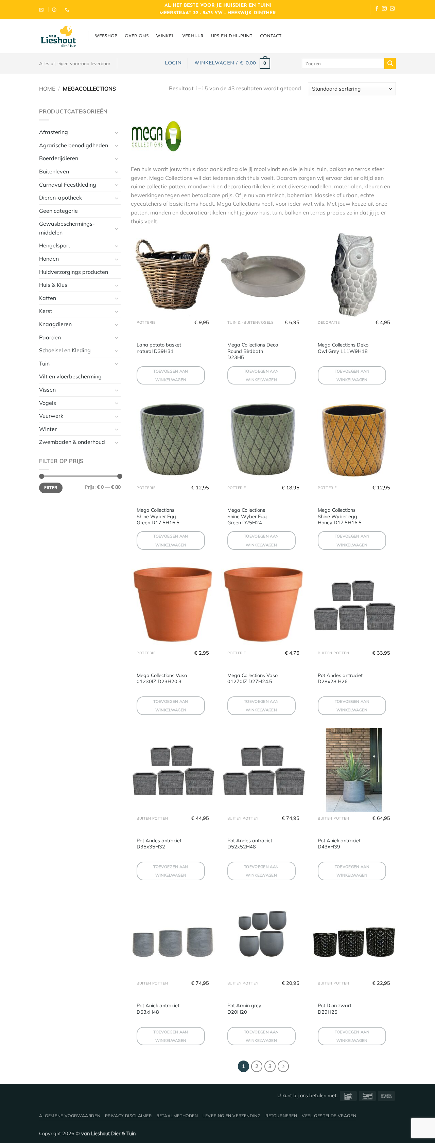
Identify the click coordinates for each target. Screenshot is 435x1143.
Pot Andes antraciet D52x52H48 (249, 844)
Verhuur (193, 36)
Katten (47, 298)
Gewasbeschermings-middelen (67, 228)
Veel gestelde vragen (329, 1115)
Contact (271, 36)
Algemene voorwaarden (69, 1115)
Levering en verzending (232, 1115)
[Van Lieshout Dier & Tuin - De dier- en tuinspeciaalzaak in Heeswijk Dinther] (58, 36)
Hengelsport (54, 245)
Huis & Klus (53, 284)
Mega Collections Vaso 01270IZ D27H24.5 (252, 678)
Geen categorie (58, 210)
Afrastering (53, 132)
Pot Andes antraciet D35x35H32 (159, 844)
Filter (50, 487)
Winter (48, 429)
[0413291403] (68, 9)
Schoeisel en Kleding (65, 350)
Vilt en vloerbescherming (70, 376)
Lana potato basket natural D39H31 (159, 348)
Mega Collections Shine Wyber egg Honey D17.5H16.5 (340, 516)
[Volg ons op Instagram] (384, 9)
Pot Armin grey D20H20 (244, 1009)
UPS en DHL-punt (232, 36)
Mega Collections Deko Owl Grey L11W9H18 (343, 348)
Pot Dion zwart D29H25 (334, 1009)
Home (47, 88)
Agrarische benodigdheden (73, 145)
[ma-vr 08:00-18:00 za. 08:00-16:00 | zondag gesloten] (55, 9)
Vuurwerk (51, 415)
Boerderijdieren (58, 158)
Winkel (165, 36)
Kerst (45, 310)
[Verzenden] (390, 63)
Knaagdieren (55, 324)
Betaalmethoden (177, 1115)
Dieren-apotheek (60, 197)
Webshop (106, 36)
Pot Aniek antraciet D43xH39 (339, 844)
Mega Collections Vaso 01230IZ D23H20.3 (162, 678)
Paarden (50, 337)
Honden (49, 258)
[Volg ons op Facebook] (377, 9)
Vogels (47, 402)
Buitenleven (54, 171)
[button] (173, 63)
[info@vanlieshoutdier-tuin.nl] (42, 9)
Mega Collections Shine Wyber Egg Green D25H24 (247, 516)
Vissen (47, 389)
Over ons (137, 36)
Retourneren (281, 1115)
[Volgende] (283, 1066)
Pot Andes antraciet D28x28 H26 (340, 678)
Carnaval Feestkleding (67, 184)
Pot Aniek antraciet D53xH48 (158, 1009)
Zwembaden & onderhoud (72, 441)
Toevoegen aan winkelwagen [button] (170, 375)
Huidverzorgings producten (73, 271)
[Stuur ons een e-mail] (392, 9)
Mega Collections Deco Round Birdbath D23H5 (252, 351)
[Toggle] (116, 132)
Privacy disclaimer (128, 1115)
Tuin (44, 363)
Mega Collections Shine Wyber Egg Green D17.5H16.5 (158, 516)
